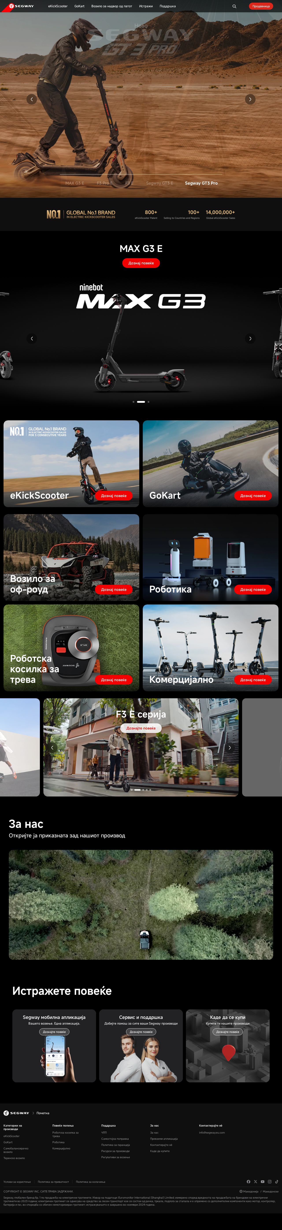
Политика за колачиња (90, 1181)
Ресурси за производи (115, 1151)
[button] (31, 99)
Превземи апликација (164, 1138)
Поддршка (108, 1125)
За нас (154, 1125)
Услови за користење (17, 1181)
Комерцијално (61, 1148)
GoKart (8, 1142)
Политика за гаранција (115, 1145)
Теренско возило (14, 1158)
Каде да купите (160, 1151)
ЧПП (104, 1132)
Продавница (261, 6)
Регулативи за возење (115, 1157)
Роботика (58, 1142)
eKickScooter (12, 1136)
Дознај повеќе (141, 263)
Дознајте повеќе (141, 73)
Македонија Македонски (260, 1191)
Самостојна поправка (115, 1138)
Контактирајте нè (161, 1145)
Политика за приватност (53, 1181)
